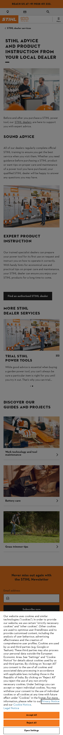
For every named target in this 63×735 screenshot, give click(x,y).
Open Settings (31, 730)
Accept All (31, 715)
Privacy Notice (50, 701)
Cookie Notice (22, 705)
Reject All (31, 722)
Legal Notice (11, 708)
